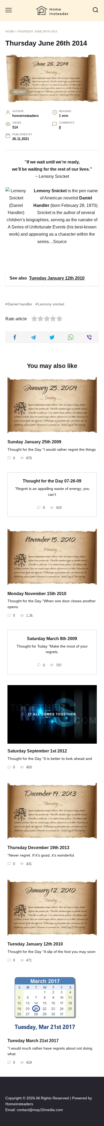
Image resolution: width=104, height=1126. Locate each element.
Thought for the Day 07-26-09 (52, 481)
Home (9, 31)
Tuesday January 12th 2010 (35, 944)
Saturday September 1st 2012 (37, 751)
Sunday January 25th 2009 (34, 441)
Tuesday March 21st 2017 (33, 1040)
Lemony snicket (51, 304)
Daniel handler (20, 304)
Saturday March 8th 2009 (52, 638)
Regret (20, 91)
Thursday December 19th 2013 (38, 847)
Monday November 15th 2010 (36, 593)
